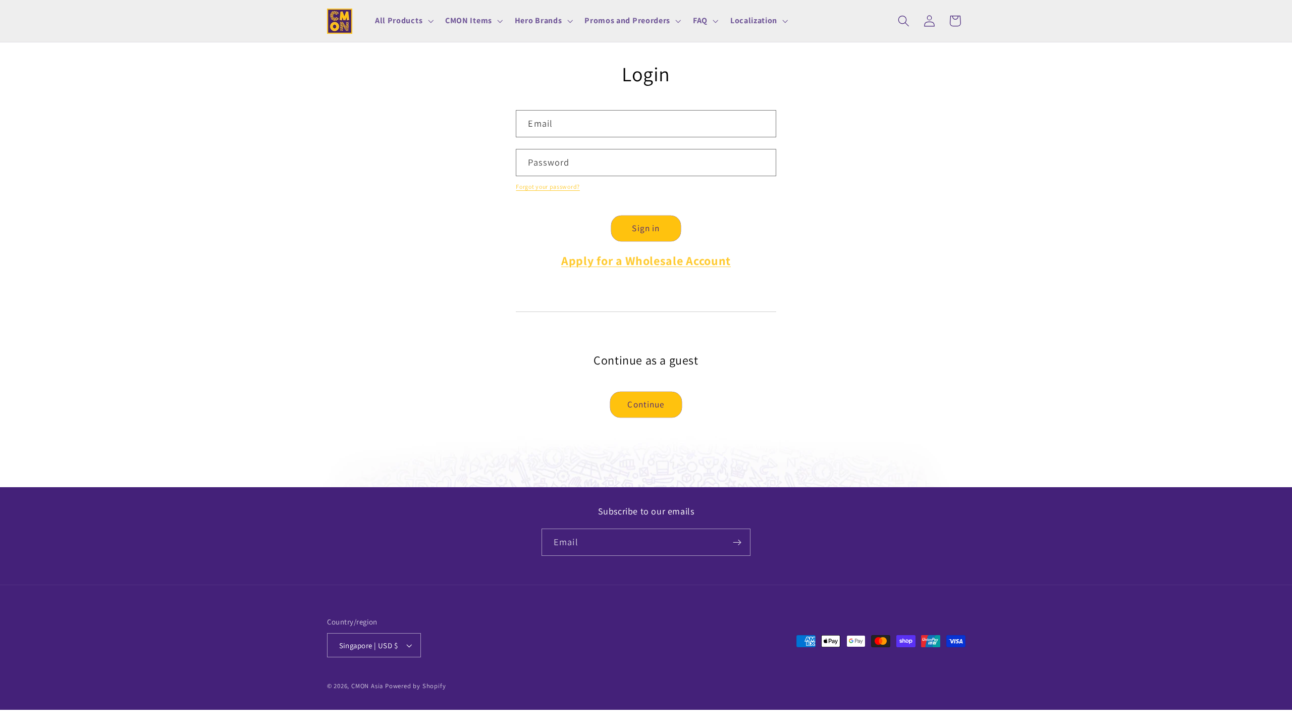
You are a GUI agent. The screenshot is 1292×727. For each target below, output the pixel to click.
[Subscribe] (737, 542)
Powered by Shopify (415, 686)
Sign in (646, 228)
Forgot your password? (548, 186)
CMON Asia (367, 686)
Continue (645, 404)
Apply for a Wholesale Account (646, 260)
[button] (403, 21)
